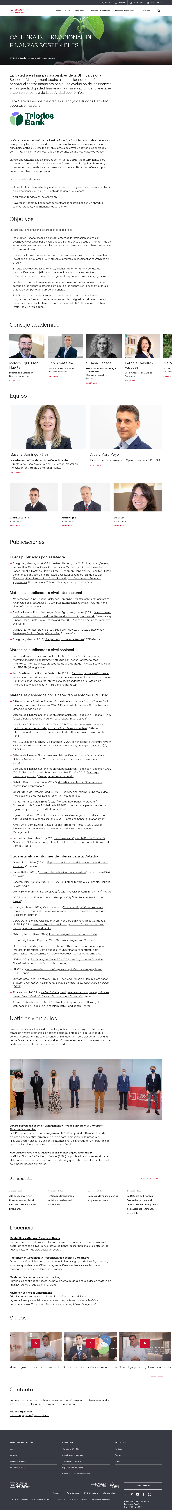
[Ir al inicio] (18, 11)
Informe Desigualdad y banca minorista (73, 934)
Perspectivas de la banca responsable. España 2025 (54, 718)
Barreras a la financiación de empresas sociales (103, 1198)
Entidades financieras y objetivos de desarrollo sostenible (61, 1200)
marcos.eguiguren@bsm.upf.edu (29, 1415)
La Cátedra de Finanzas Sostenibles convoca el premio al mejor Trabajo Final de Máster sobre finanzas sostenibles (142, 1204)
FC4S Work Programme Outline (74, 940)
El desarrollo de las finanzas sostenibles (62, 872)
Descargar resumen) (26, 915)
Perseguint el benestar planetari (77, 801)
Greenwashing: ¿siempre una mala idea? (85, 792)
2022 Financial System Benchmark (80, 891)
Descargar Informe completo (56, 776)
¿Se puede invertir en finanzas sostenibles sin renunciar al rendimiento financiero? (22, 1202)
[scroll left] (153, 1376)
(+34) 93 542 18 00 (133, 1507)
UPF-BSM (13, 58)
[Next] (35, 1343)
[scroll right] (160, 1376)
